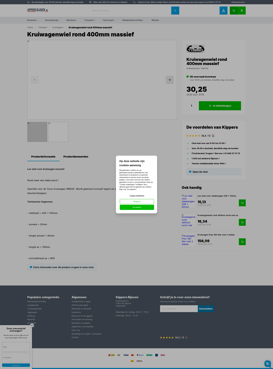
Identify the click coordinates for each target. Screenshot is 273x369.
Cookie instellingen (137, 196)
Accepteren (137, 207)
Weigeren (137, 201)
